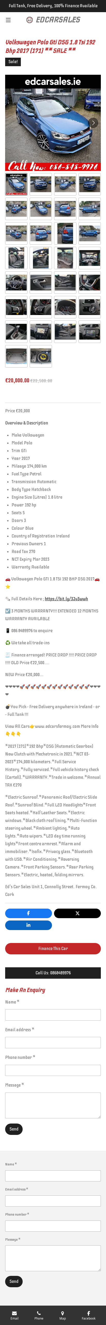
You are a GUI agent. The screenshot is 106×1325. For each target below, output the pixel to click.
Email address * (19, 1029)
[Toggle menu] (8, 20)
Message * (14, 1085)
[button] (16, 184)
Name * (12, 1002)
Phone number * (20, 1057)
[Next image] (93, 123)
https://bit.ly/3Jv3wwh (66, 599)
